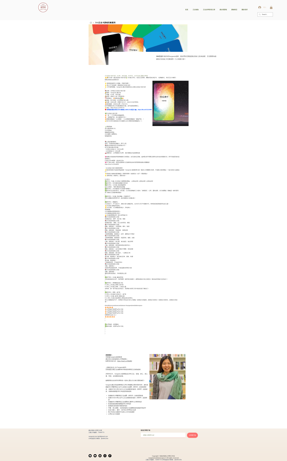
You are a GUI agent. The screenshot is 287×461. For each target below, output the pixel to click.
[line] (90, 455)
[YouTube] (95, 455)
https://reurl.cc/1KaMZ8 (112, 164)
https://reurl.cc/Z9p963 (124, 361)
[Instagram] (105, 455)
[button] (271, 7)
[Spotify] (100, 455)
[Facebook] (109, 455)
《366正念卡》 (110, 367)
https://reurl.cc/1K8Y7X (112, 79)
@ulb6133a (104, 438)
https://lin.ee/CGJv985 (145, 109)
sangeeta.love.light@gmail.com (98, 436)
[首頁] (91, 23)
